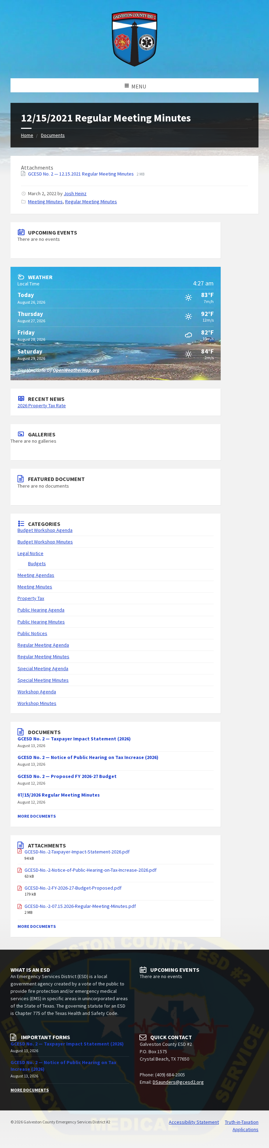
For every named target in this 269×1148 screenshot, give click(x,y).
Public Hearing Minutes (41, 622)
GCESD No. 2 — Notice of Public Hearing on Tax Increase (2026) (88, 757)
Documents (53, 135)
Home (27, 135)
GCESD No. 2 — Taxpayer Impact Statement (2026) (74, 738)
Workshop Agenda (37, 691)
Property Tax (31, 598)
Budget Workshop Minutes (45, 542)
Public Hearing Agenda (41, 610)
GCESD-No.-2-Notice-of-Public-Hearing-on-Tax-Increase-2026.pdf (91, 870)
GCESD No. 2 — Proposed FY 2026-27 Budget (67, 776)
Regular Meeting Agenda (43, 645)
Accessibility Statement (194, 1122)
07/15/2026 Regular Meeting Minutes (59, 795)
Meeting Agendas (36, 575)
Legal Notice (30, 553)
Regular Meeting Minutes (91, 201)
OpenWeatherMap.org (76, 370)
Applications (245, 1129)
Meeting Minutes (45, 201)
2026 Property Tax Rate (42, 405)
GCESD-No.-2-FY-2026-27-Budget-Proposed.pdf (73, 888)
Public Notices (32, 633)
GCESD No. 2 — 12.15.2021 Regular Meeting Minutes (81, 174)
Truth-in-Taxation (241, 1122)
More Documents (37, 816)
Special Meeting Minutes (43, 680)
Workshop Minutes (37, 703)
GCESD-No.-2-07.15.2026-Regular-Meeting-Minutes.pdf (80, 906)
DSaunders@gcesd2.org (178, 1082)
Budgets (37, 563)
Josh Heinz (75, 193)
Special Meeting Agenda (43, 668)
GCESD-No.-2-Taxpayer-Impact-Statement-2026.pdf (77, 852)
